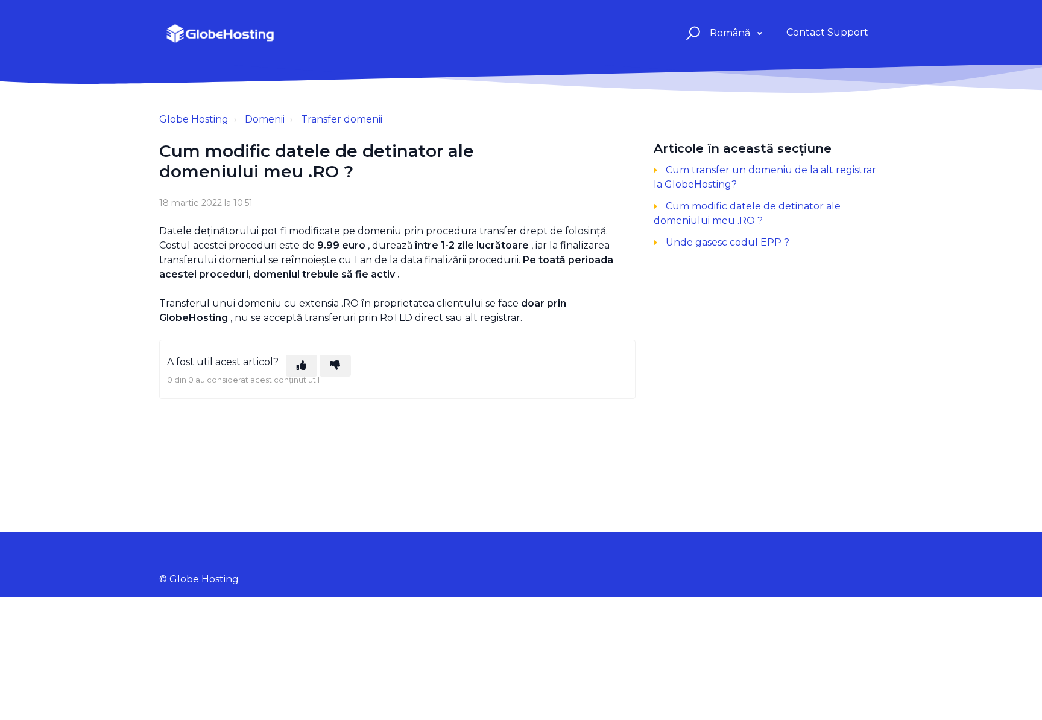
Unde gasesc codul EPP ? (727, 242)
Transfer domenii (341, 119)
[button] (691, 33)
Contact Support (827, 32)
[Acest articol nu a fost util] (335, 366)
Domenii (265, 119)
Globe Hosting (194, 119)
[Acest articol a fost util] (301, 366)
